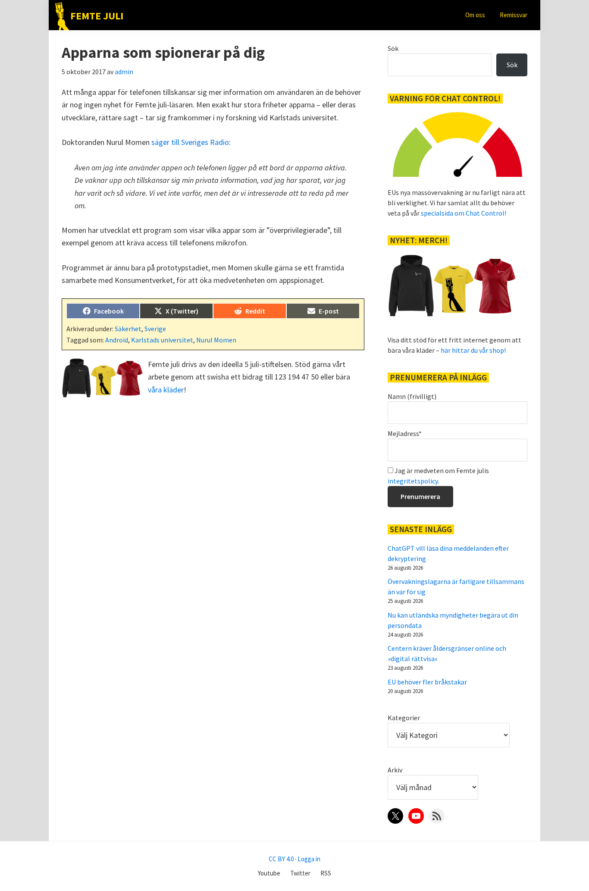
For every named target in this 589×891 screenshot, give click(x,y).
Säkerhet (128, 328)
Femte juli (96, 15)
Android (116, 340)
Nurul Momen (216, 340)
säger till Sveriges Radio (190, 142)
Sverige (155, 328)
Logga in (309, 859)
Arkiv (395, 770)
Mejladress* (405, 433)
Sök (393, 48)
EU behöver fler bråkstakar (427, 682)
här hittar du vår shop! (473, 350)
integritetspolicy (413, 481)
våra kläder (166, 390)
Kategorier (404, 717)
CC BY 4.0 (281, 859)
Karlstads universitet (162, 340)
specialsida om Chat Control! (463, 213)
